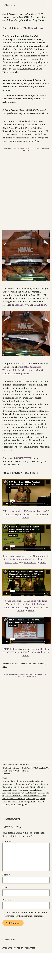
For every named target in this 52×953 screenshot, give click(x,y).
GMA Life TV (40, 304)
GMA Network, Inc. (32, 28)
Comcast (44, 784)
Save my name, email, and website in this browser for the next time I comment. (26, 914)
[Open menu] (48, 5)
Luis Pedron (40, 514)
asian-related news (30, 784)
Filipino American (26, 790)
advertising (15, 784)
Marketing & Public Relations (16, 770)
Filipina (33, 787)
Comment (8, 841)
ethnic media (23, 787)
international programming (24, 801)
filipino (13, 790)
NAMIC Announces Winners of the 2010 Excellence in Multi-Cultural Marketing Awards (23, 370)
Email (6, 887)
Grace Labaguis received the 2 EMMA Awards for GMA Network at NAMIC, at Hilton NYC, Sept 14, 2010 (26, 559)
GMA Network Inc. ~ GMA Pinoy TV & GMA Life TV (25, 768)
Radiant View (8, 5)
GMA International (31, 792)
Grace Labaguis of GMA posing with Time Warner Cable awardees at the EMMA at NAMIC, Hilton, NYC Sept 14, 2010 (25, 604)
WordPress (29, 947)
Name (6, 874)
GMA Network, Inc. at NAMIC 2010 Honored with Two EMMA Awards (26, 149)
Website (6, 899)
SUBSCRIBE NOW (20, 458)
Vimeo (25, 517)
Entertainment (9, 787)
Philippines (23, 804)
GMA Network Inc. (13, 795)
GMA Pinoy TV (22, 304)
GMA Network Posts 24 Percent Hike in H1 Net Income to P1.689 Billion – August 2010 (26, 675)
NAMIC (13, 804)
